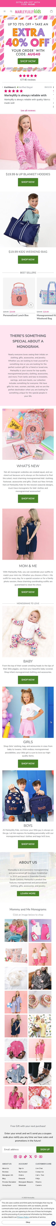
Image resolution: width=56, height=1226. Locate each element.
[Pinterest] (35, 1156)
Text (42, 1175)
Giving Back (6, 1185)
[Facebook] (20, 1156)
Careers (38, 1185)
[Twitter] (30, 1156)
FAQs (38, 1178)
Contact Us (40, 1172)
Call (37, 1175)
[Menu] (4, 11)
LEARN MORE (28, 893)
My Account (23, 1172)
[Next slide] (50, 299)
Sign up (45, 1149)
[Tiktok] (25, 1156)
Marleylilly (30, 1198)
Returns (38, 1182)
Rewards (22, 1178)
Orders (21, 1175)
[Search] (11, 11)
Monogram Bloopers (26, 1182)
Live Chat (39, 1168)
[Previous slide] (5, 299)
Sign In (21, 1168)
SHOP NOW (28, 182)
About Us (5, 1168)
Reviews (5, 1172)
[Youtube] (40, 1156)
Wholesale (22, 1185)
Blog (3, 1178)
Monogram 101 (7, 1175)
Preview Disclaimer (9, 1182)
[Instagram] (15, 1156)
